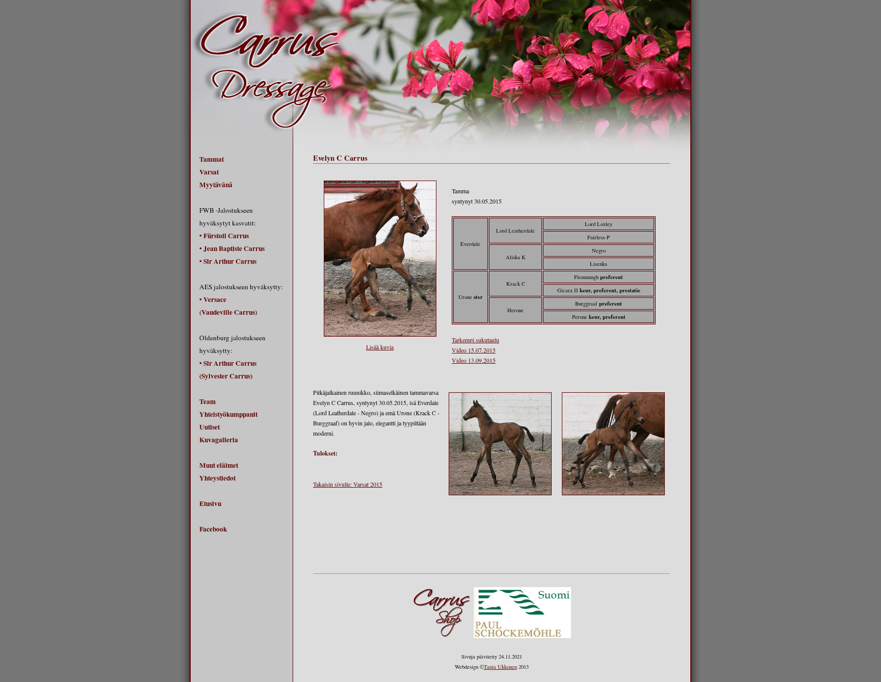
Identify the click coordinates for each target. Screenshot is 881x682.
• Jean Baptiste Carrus (232, 248)
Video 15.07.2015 (474, 350)
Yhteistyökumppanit (228, 414)
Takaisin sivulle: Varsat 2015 (347, 484)
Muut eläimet (218, 465)
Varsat (209, 172)
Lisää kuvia (380, 347)
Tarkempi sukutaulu (475, 340)
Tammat (211, 159)
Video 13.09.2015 (474, 360)
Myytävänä (215, 185)
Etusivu (210, 503)
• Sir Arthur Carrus (227, 261)
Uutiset (209, 427)
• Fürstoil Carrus (224, 236)
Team (207, 401)
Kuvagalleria (218, 440)
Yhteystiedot (217, 478)
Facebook (213, 529)
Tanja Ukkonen (500, 666)
